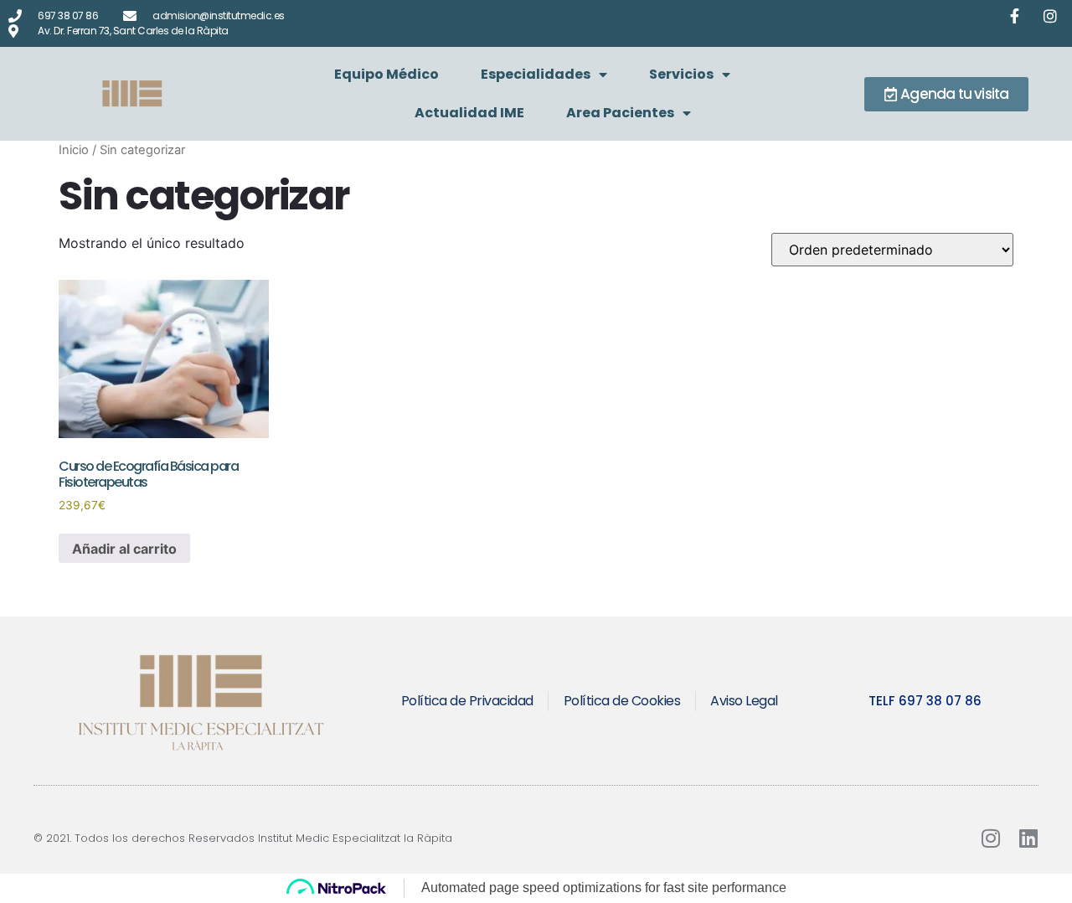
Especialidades (535, 74)
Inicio (74, 149)
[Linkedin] (1028, 838)
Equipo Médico (386, 74)
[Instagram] (990, 838)
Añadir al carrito (124, 548)
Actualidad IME (469, 112)
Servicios (681, 74)
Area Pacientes (620, 112)
